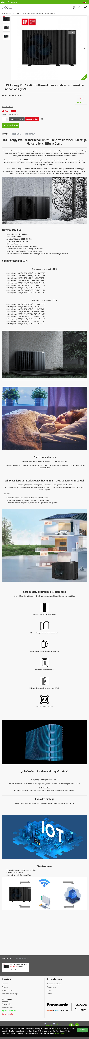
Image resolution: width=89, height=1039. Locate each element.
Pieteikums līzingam (11, 125)
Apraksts (5, 134)
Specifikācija (16, 134)
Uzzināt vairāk (60, 1033)
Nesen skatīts (7, 958)
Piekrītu (82, 1030)
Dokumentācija (29, 134)
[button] (13, 48)
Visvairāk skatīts (21, 958)
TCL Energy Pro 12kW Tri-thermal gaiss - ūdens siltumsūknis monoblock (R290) (19, 964)
